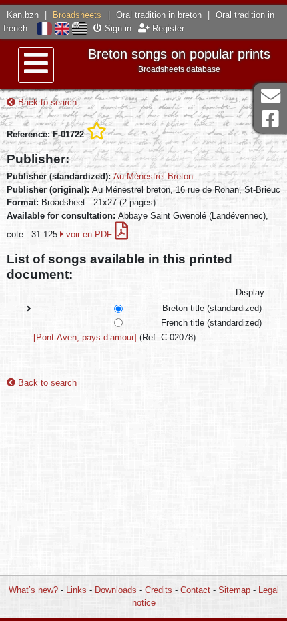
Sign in (116, 28)
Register (167, 28)
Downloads (116, 590)
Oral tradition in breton (159, 15)
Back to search (46, 102)
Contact (195, 590)
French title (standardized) (211, 323)
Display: (251, 292)
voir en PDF (89, 234)
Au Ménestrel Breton (153, 176)
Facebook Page (270, 119)
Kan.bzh (23, 15)
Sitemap (234, 590)
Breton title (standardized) (212, 308)
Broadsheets (77, 15)
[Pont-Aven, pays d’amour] (85, 337)
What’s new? (33, 590)
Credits (158, 590)
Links (76, 590)
